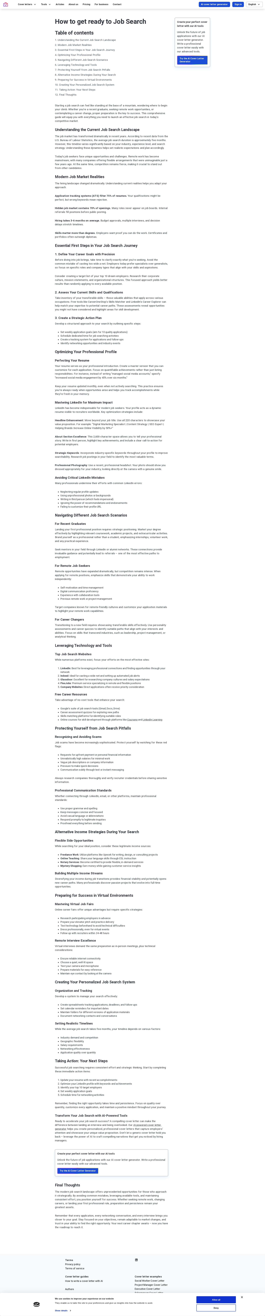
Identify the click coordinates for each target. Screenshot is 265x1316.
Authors (69, 1289)
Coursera (132, 719)
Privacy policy (72, 1264)
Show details (61, 1310)
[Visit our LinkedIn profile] (167, 1260)
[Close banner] (242, 1297)
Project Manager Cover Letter (151, 1284)
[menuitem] (27, 4)
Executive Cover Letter (147, 1288)
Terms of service (74, 1268)
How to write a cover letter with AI (84, 1281)
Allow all (216, 1300)
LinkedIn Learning (152, 719)
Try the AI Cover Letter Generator (78, 1170)
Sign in (238, 4)
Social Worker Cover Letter (149, 1280)
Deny (216, 1308)
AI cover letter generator (214, 4)
